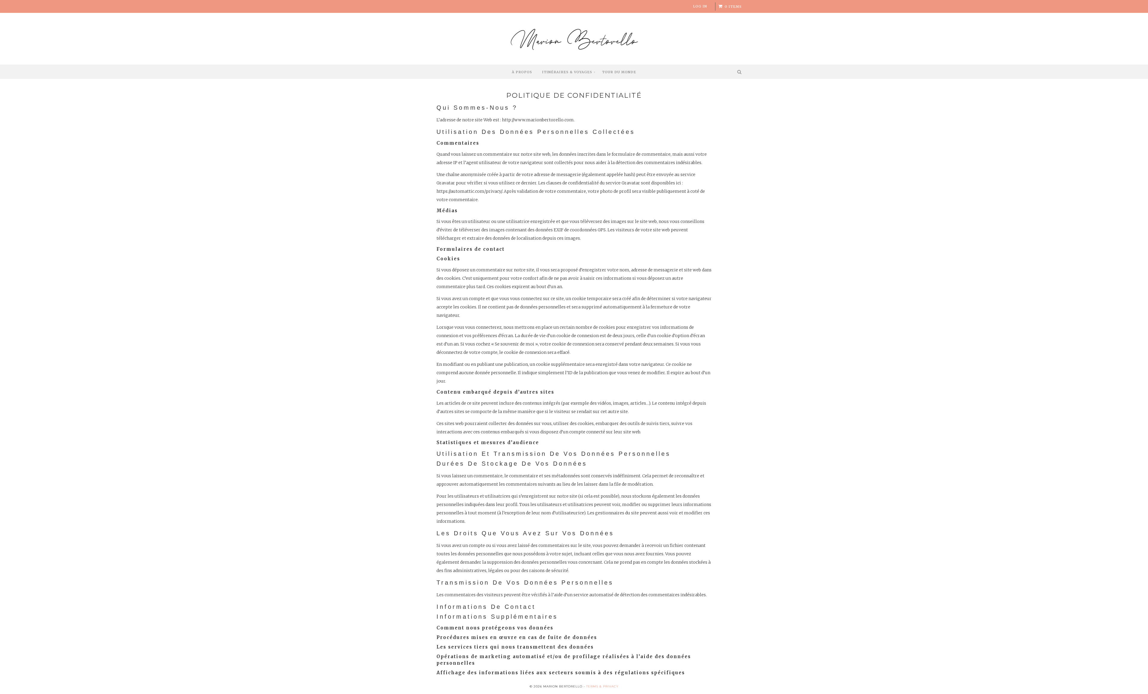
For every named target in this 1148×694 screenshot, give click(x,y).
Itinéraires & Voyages (567, 72)
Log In (700, 6)
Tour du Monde (619, 72)
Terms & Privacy (602, 686)
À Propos (522, 72)
